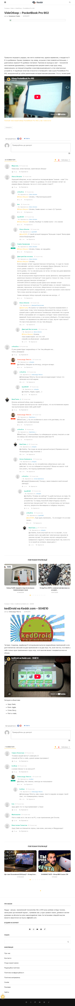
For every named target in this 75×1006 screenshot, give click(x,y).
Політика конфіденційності (14, 973)
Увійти (28, 138)
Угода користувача (11, 963)
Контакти (7, 958)
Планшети (8, 127)
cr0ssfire (20, 192)
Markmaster (16, 814)
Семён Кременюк (23, 244)
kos (18, 204)
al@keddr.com (31, 918)
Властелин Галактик (19, 825)
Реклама (7, 987)
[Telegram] (44, 1002)
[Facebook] (26, 1002)
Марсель (15, 166)
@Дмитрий (23, 308)
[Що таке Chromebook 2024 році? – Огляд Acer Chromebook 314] (20, 861)
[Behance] (35, 1002)
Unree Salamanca (25, 459)
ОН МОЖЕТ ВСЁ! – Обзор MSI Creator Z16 (54, 874)
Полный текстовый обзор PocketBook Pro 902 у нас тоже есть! (27, 121)
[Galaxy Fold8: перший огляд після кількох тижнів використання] (20, 574)
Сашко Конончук (18, 753)
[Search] (70, 2)
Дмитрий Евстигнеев (25, 256)
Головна (6, 8)
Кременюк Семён (14, 16)
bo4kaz (14, 766)
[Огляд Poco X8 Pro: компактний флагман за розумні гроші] (54, 574)
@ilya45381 (23, 234)
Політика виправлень (12, 977)
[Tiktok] (48, 1002)
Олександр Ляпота (24, 359)
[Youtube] (39, 1002)
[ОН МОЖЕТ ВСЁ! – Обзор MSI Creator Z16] (54, 861)
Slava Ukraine (17, 176)
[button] (6, 579)
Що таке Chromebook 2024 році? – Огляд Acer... (20, 874)
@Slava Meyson (22, 197)
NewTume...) (32, 417)
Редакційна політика (11, 968)
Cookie (6, 982)
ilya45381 (20, 217)
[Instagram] (30, 1002)
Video (12, 8)
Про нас (7, 953)
